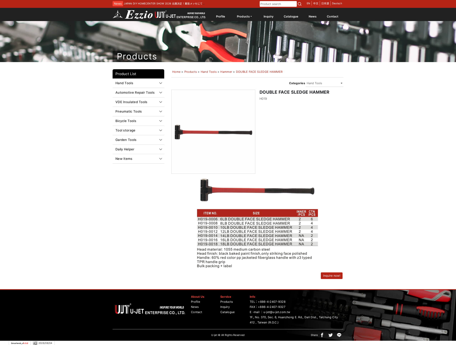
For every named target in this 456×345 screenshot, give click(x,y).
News (313, 16)
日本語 (325, 3)
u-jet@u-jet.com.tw (276, 312)
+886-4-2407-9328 (272, 301)
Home (176, 71)
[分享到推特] (330, 335)
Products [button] (243, 16)
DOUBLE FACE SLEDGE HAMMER (259, 71)
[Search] (299, 4)
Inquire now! (331, 275)
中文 (315, 3)
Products (190, 71)
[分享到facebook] (322, 335)
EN (308, 3)
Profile (220, 16)
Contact (332, 16)
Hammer (226, 71)
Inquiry (268, 16)
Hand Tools (209, 71)
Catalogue (291, 16)
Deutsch (337, 3)
